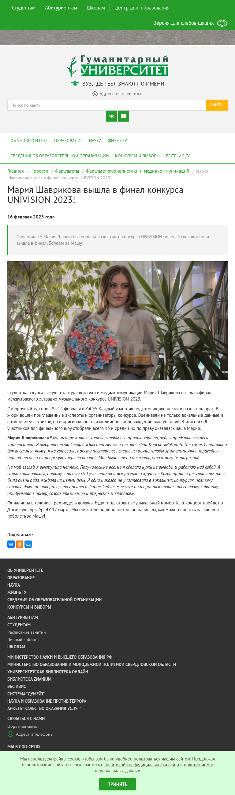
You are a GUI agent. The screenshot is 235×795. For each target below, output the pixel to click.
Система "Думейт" (26, 694)
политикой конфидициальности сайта (141, 765)
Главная (15, 171)
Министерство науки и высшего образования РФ (59, 657)
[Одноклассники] (19, 544)
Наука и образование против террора (46, 701)
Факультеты (67, 171)
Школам (96, 7)
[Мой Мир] (28, 544)
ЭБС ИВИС (16, 686)
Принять (117, 784)
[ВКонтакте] (11, 544)
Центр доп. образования (142, 7)
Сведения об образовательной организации (59, 156)
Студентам (23, 7)
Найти (217, 105)
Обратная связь (22, 726)
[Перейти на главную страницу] (117, 65)
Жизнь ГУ (117, 140)
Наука (95, 140)
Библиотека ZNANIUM (29, 679)
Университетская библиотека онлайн (47, 672)
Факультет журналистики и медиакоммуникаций (137, 171)
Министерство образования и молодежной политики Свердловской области (91, 664)
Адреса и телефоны (34, 734)
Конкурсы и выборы (137, 156)
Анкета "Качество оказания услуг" (44, 708)
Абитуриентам (61, 7)
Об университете (29, 140)
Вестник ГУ (178, 156)
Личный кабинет (23, 639)
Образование (68, 140)
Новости (39, 171)
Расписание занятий (26, 632)
